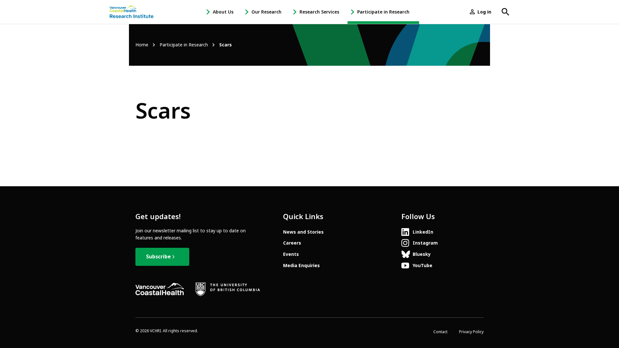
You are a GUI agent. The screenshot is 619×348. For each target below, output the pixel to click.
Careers (292, 243)
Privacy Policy (471, 332)
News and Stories (303, 232)
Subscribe (158, 256)
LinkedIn (423, 232)
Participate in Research (383, 12)
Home (141, 45)
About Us (223, 12)
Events (291, 254)
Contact (440, 332)
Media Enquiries (301, 265)
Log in (484, 12)
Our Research (266, 12)
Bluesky (422, 254)
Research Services (319, 12)
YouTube (422, 265)
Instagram (425, 243)
